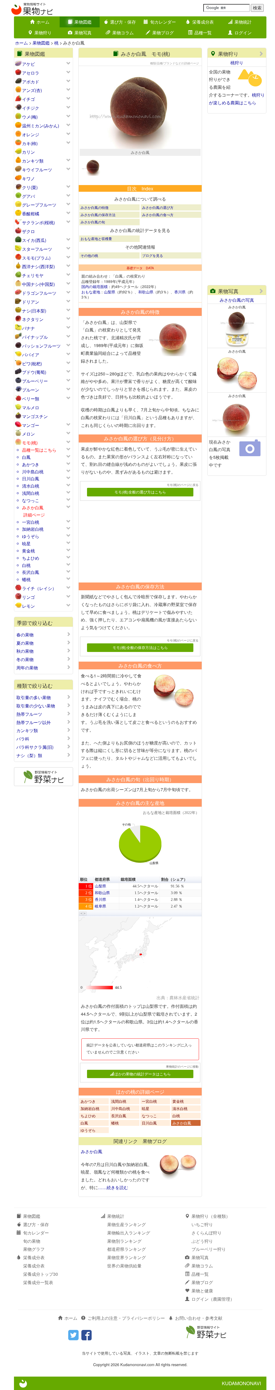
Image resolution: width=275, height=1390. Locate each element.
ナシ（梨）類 (29, 755)
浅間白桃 (30, 493)
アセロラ (30, 73)
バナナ (28, 328)
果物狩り (43, 33)
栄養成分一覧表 (38, 1282)
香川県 (180, 291)
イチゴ (28, 99)
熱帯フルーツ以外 (33, 722)
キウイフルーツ (37, 170)
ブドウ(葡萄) (34, 372)
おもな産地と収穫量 (96, 238)
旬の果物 (31, 1241)
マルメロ (30, 407)
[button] (81, 914)
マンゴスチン (35, 416)
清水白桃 (30, 486)
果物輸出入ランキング (128, 1233)
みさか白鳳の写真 (237, 300)
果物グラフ (34, 1249)
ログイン (243, 33)
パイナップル (35, 337)
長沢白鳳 (30, 572)
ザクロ (28, 231)
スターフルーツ (37, 249)
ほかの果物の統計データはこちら (142, 1073)
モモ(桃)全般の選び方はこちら (140, 492)
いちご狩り (202, 1224)
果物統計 (243, 22)
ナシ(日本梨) (34, 311)
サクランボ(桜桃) (38, 222)
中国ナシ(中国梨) (38, 284)
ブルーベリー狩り (208, 1249)
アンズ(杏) (32, 90)
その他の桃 (89, 255)
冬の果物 (25, 659)
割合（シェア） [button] (174, 879)
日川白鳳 (30, 478)
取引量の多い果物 (33, 697)
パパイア (30, 355)
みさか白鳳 (33, 507)
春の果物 (25, 635)
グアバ (28, 196)
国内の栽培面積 (94, 286)
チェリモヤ (33, 275)
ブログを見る (152, 255)
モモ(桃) (30, 443)
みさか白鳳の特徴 (94, 207)
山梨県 (109, 291)
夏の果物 (25, 643)
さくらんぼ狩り (206, 1233)
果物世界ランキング (126, 1257)
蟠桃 (26, 579)
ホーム (43, 22)
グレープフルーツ (39, 205)
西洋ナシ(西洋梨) (38, 266)
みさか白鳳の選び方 (157, 207)
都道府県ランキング (126, 1249)
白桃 (26, 565)
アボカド (30, 82)
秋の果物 (25, 651)
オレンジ (30, 134)
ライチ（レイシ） (39, 588)
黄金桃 (28, 551)
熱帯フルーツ (29, 714)
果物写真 (83, 33)
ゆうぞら (30, 536)
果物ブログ (163, 33)
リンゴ (28, 597)
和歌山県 (145, 291)
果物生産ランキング (126, 1224)
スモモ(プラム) (36, 258)
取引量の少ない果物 (35, 706)
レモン (28, 606)
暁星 (26, 543)
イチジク (30, 108)
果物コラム (123, 33)
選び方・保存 (123, 22)
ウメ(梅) (30, 117)
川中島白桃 (33, 472)
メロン (28, 434)
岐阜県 (100, 906)
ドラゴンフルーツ (39, 293)
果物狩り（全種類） (210, 1216)
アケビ (28, 64)
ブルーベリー (35, 381)
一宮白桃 (30, 522)
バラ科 (22, 739)
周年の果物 (27, 668)
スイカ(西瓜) (34, 240)
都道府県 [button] (102, 879)
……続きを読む (113, 1187)
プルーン (30, 390)
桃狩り (236, 63)
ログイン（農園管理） (212, 1299)
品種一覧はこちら (39, 450)
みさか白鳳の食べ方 (157, 214)
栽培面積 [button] (128, 879)
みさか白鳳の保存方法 (98, 214)
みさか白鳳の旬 (93, 221)
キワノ (28, 178)
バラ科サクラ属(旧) (34, 747)
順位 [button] (84, 879)
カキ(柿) (30, 143)
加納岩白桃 (33, 529)
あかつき (30, 464)
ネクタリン (33, 319)
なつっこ (30, 500)
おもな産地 (90, 291)
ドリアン (30, 302)
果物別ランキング (124, 1241)
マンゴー (30, 425)
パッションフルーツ (41, 346)
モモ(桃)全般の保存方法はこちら (140, 647)
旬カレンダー (163, 22)
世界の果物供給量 (124, 1266)
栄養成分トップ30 (40, 1274)
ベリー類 (30, 399)
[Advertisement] (138, 539)
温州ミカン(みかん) (40, 126)
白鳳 (26, 457)
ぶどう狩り (202, 1241)
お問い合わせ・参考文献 (198, 1318)
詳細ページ (34, 515)
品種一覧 (203, 33)
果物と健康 (202, 1291)
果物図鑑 (83, 22)
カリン (28, 152)
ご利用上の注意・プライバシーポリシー (126, 1318)
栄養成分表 (203, 22)
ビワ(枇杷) (32, 363)
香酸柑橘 (30, 214)
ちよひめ (30, 558)
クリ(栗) (30, 187)
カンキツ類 (33, 161)
